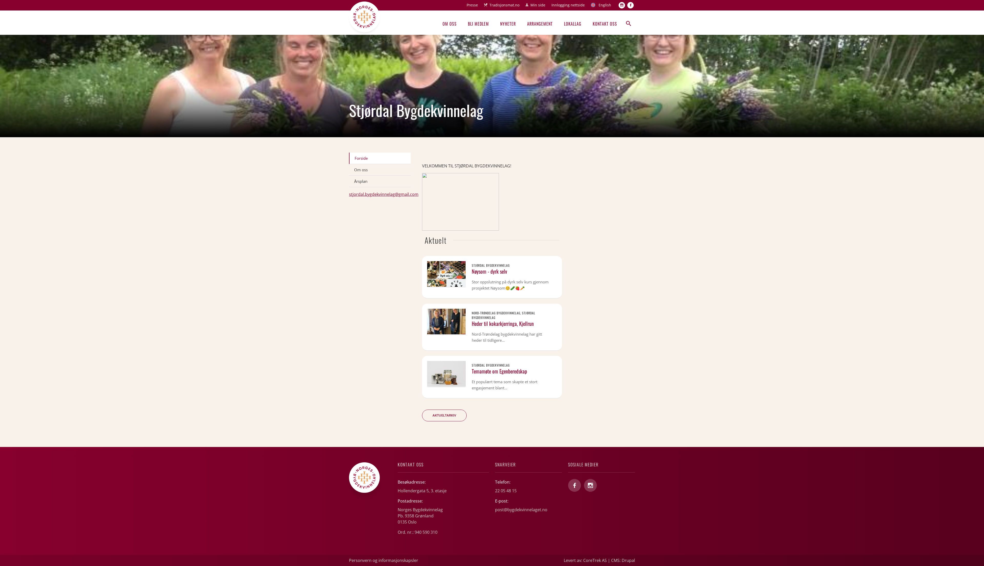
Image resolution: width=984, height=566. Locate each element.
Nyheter (508, 24)
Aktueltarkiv (444, 415)
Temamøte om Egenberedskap (499, 371)
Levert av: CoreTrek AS (585, 560)
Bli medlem (478, 24)
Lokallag (572, 24)
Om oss (450, 24)
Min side (537, 5)
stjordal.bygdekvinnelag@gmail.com (383, 194)
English (605, 5)
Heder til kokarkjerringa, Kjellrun (503, 323)
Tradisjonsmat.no (504, 5)
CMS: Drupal (623, 560)
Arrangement (540, 24)
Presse (472, 5)
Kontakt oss (605, 24)
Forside (361, 158)
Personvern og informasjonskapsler (383, 560)
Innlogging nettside (568, 5)
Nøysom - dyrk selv (489, 271)
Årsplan (360, 181)
